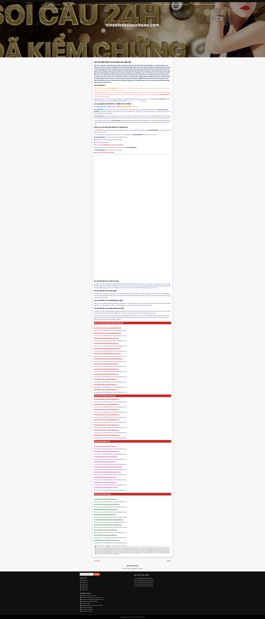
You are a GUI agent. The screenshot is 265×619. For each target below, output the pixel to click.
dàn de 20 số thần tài (106, 549)
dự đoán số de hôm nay (160, 552)
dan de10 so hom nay (130, 550)
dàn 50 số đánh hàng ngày (163, 547)
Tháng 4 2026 (84, 584)
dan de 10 (132, 548)
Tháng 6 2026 (84, 580)
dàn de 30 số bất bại (123, 549)
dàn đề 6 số (140, 552)
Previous (97, 561)
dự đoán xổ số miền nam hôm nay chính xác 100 (176, 4)
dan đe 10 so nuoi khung (134, 551)
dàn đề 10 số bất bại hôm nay (159, 550)
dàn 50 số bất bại (153, 547)
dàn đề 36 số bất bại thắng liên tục (105, 552)
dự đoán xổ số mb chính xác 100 (123, 4)
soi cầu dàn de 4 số (101, 554)
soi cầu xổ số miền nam (85, 4)
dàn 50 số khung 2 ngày (99, 548)
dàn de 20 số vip (114, 549)
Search (97, 574)
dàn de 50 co (159, 549)
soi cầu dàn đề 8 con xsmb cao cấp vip (144, 586)
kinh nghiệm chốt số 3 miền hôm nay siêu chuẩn (204, 4)
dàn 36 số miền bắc (125, 547)
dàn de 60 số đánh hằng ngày (103, 550)
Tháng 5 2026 (84, 582)
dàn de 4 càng (132, 549)
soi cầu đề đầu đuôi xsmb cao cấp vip (144, 582)
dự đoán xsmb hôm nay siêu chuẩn (103, 4)
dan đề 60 (146, 552)
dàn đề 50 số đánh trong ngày (130, 552)
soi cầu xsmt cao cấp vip (70, 4)
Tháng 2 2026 (84, 588)
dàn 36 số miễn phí (134, 547)
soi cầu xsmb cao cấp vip (54, 4)
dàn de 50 (153, 549)
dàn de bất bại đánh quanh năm (118, 550)
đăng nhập (130, 568)
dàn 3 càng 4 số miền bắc (114, 547)
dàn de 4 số (138, 549)
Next (168, 561)
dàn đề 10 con (139, 550)
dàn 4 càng (141, 547)
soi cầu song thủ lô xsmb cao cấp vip (144, 578)
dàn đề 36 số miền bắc (118, 552)
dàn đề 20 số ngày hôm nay (159, 551)
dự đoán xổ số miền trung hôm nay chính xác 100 (148, 4)
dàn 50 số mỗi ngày (121, 548)
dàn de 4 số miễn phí (145, 549)
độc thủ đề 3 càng (45, 9)
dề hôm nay (151, 552)
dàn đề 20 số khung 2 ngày (146, 551)
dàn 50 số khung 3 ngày (111, 548)
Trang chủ (43, 4)
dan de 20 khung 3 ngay (146, 548)
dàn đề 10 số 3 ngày (147, 550)
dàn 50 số (147, 547)
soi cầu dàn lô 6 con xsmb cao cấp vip (144, 584)
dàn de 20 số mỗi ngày (157, 548)
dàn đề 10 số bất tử (111, 551)
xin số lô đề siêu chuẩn (121, 545)
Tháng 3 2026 (84, 586)
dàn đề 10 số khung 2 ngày (122, 551)
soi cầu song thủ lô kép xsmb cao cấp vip (145, 580)
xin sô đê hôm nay (110, 554)
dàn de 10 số (137, 548)
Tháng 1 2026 (84, 590)
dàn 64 (127, 548)
